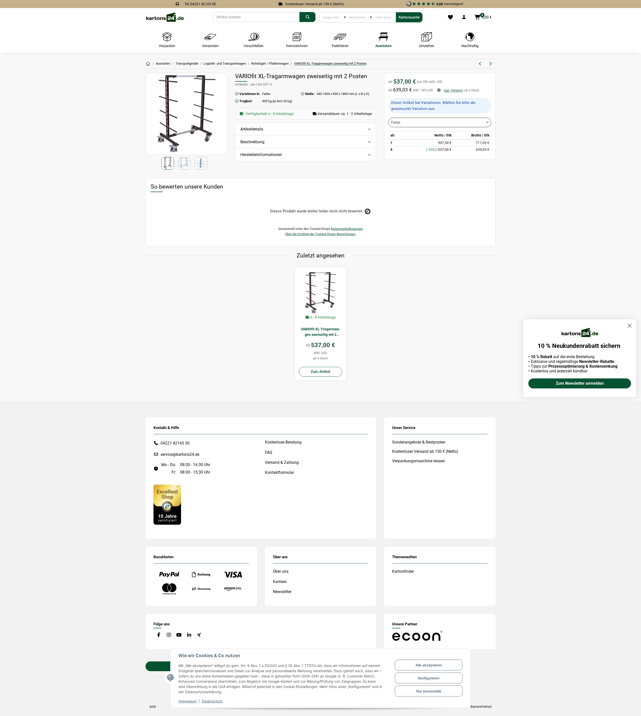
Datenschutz (212, 701)
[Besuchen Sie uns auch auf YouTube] (179, 635)
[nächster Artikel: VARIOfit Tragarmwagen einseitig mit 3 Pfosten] (490, 64)
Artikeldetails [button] (251, 129)
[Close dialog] (629, 325)
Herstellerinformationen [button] (261, 154)
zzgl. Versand (453, 90)
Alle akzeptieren (428, 665)
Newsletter (282, 591)
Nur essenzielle (428, 691)
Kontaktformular (279, 472)
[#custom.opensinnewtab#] (167, 504)
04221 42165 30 (175, 443)
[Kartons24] (164, 17)
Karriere (279, 581)
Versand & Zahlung (282, 462)
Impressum (188, 701)
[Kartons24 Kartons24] (147, 64)
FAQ (268, 452)
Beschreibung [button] (252, 141)
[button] (463, 17)
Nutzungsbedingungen (347, 229)
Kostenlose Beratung (283, 442)
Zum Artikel (320, 371)
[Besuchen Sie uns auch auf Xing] (199, 635)
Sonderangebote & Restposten (418, 442)
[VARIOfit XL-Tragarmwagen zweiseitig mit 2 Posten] (320, 293)
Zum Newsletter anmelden (580, 383)
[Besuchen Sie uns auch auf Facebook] (158, 635)
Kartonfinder (403, 571)
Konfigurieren (428, 678)
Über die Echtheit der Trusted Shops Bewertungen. (320, 234)
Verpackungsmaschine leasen (418, 461)
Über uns (280, 571)
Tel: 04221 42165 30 (200, 4)
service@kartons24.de (180, 454)
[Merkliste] (450, 17)
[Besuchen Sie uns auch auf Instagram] (169, 635)
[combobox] (439, 122)
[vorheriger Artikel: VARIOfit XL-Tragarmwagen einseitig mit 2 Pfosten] (480, 64)
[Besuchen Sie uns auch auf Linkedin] (189, 635)
